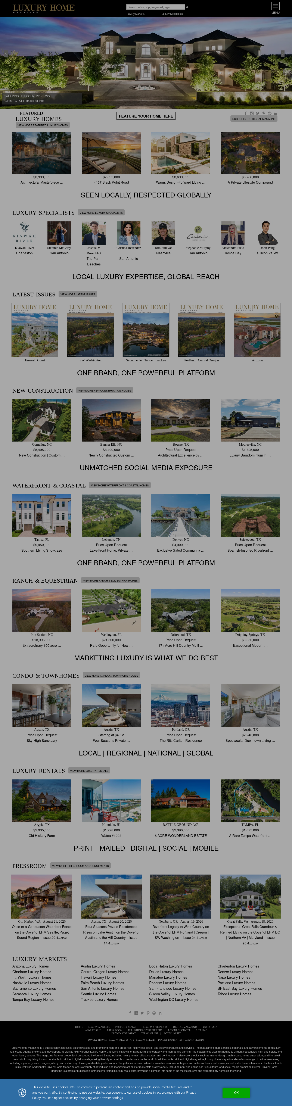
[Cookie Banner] (146, 1092)
